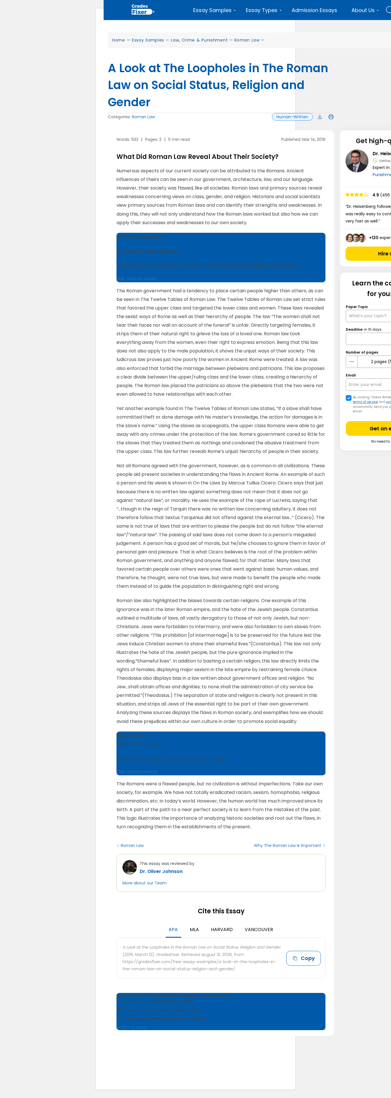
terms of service (365, 402)
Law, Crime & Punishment (199, 40)
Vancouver (259, 929)
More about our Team (145, 883)
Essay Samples (148, 40)
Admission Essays (314, 10)
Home (118, 40)
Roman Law (246, 40)
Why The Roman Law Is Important (287, 845)
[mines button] (352, 361)
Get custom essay (136, 772)
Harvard (222, 929)
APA (173, 929)
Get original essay (136, 279)
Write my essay (131, 1027)
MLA (194, 929)
